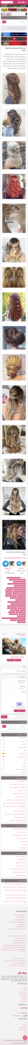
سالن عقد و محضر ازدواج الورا (19, 829)
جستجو (4, 717)
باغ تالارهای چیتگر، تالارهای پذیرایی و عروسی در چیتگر (14, 803)
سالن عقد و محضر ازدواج (14, 769)
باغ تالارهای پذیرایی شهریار (20, 797)
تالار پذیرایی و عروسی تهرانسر (19, 811)
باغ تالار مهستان (22, 841)
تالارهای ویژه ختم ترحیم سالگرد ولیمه (18, 820)
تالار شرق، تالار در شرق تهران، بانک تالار (17, 787)
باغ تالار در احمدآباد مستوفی (20, 793)
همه (4, 826)
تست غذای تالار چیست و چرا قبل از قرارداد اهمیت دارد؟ (15, 891)
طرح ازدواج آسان (21, 924)
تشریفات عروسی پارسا (21, 838)
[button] (5, 634)
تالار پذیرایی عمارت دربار (21, 856)
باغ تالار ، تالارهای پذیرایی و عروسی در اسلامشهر (16, 800)
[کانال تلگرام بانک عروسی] (5, 563)
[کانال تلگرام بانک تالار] (19, 563)
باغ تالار (14, 744)
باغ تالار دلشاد (23, 848)
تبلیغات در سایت (22, 992)
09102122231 (18, 1013)
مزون (14, 760)
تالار (25, 1022)
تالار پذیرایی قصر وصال (21, 866)
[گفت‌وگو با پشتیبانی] (25, 1038)
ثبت (4, 22)
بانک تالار (24, 27)
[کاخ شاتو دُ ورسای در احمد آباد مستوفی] (14, 6)
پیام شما (23, 691)
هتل (14, 750)
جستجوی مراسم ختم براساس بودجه (17, 922)
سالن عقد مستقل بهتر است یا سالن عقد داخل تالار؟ (15, 884)
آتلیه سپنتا (24, 844)
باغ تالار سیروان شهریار (17, 657)
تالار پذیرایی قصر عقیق (21, 875)
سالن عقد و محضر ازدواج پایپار (19, 835)
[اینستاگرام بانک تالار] (24, 563)
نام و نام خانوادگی (21, 681)
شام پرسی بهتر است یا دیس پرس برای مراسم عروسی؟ (14, 887)
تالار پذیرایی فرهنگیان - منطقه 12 (19, 872)
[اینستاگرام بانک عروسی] (11, 563)
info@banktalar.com (17, 1016)
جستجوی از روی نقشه (20, 919)
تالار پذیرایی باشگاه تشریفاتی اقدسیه (18, 869)
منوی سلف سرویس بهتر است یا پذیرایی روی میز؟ (15, 895)
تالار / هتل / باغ (14, 738)
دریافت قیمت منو (10, 660)
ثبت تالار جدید (23, 997)
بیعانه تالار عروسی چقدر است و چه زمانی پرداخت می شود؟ (14, 902)
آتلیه (14, 763)
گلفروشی (14, 772)
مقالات (18, 27)
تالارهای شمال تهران (22, 781)
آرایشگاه (14, 766)
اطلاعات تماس (18, 660)
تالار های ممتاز (14, 753)
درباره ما (24, 987)
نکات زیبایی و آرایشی (11, 27)
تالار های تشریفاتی (14, 757)
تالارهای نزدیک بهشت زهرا (20, 817)
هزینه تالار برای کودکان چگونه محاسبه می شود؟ (16, 898)
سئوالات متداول (22, 994)
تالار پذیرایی (14, 741)
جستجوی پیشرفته (21, 917)
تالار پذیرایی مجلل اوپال (21, 862)
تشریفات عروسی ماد (21, 832)
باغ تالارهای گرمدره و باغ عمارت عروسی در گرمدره (15, 814)
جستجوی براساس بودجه (19, 915)
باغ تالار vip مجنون (22, 859)
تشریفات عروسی (14, 747)
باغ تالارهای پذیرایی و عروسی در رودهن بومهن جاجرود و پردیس (14, 807)
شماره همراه (22, 686)
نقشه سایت (23, 1001)
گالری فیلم (24, 999)
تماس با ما (24, 990)
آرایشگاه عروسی (22, 1029)
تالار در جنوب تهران (22, 790)
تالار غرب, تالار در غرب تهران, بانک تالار (18, 784)
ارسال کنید (20, 710)
